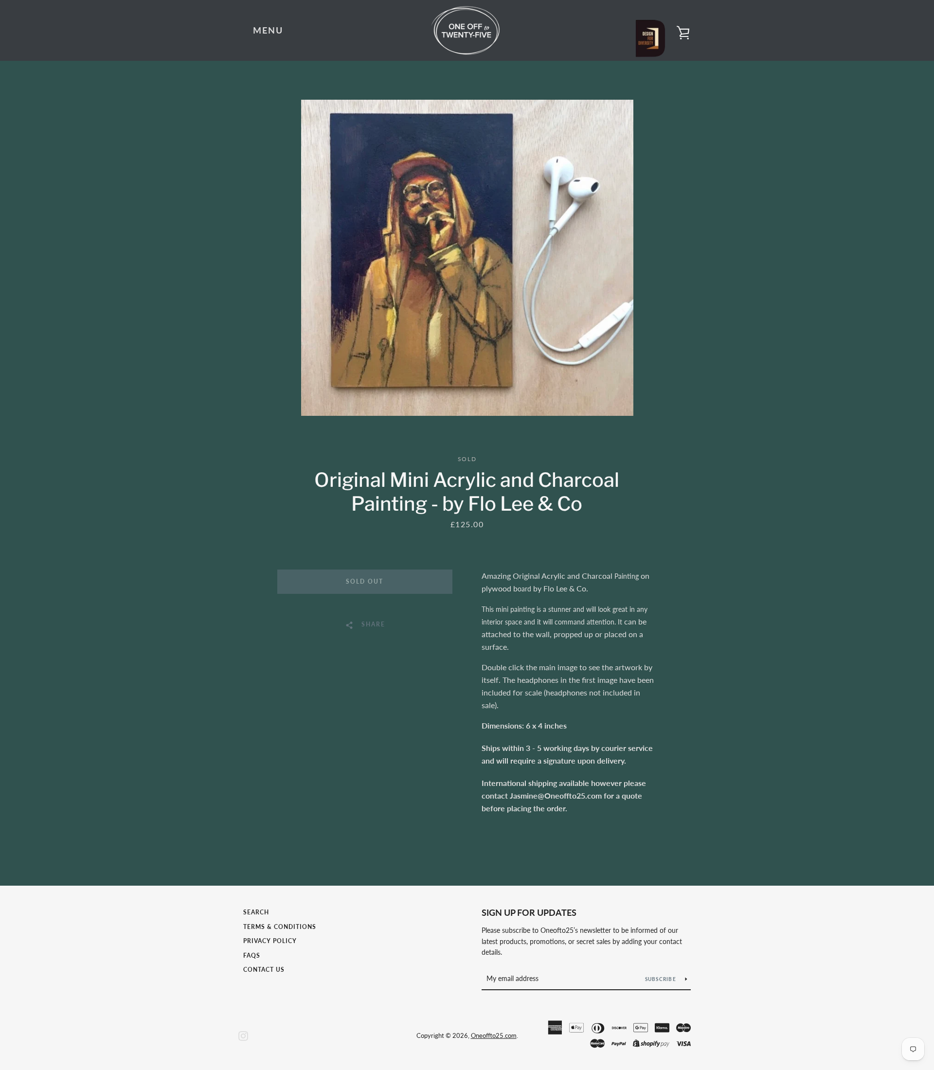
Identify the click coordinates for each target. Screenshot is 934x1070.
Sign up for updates (529, 912)
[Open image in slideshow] (467, 258)
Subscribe (661, 979)
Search (256, 912)
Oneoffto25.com (494, 1035)
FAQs (251, 955)
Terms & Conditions (279, 926)
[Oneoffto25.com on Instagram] (243, 1034)
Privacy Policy (270, 941)
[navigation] (268, 30)
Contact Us (264, 969)
